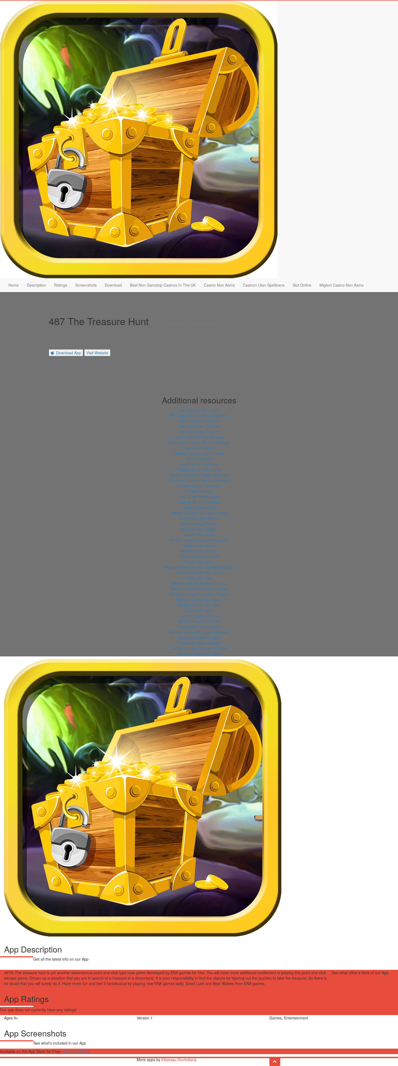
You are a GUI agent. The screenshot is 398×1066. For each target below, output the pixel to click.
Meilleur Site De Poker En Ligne (199, 583)
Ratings (60, 285)
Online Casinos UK (199, 507)
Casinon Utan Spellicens (264, 285)
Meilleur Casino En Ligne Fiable (199, 513)
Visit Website (97, 352)
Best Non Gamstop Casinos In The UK (163, 285)
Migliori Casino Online (199, 550)
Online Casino (199, 458)
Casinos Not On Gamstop (199, 485)
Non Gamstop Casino (199, 431)
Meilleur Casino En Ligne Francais (199, 475)
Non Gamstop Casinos (199, 420)
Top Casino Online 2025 (199, 410)
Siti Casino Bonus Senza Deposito (199, 415)
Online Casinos (199, 491)
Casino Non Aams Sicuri (199, 626)
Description (36, 285)
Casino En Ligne (199, 561)
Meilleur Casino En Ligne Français (199, 540)
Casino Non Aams (219, 285)
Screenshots (86, 285)
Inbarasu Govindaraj (178, 1059)
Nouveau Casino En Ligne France (199, 594)
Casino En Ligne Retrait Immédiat (199, 648)
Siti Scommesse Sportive (199, 621)
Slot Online (302, 285)
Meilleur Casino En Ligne (199, 469)
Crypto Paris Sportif (199, 448)
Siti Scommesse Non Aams (199, 572)
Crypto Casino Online (199, 615)
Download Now (77, 1051)
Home (13, 285)
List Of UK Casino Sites (199, 496)
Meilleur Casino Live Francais (199, 453)
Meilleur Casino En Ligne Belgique (199, 632)
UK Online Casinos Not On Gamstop (199, 442)
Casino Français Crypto (199, 556)
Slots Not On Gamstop (199, 464)
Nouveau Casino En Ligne (199, 637)
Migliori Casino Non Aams (341, 285)
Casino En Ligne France (199, 518)
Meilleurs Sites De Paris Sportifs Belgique (199, 567)
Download (113, 285)
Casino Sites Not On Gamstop (199, 437)
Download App (68, 352)
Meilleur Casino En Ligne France (199, 588)
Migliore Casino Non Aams (199, 599)
